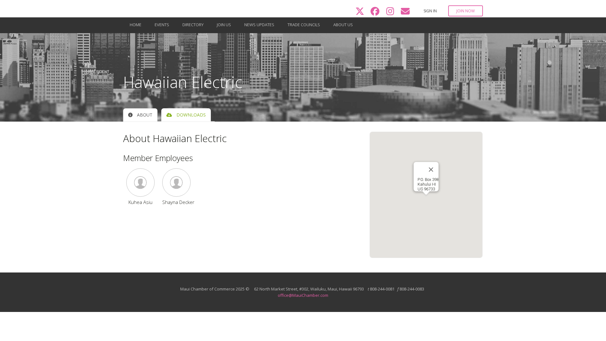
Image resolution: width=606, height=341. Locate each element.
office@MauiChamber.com (303, 295)
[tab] (140, 115)
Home (135, 24)
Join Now (465, 11)
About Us (343, 24)
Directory (193, 24)
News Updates (259, 24)
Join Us (224, 24)
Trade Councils (304, 24)
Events (162, 24)
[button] (140, 182)
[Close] (430, 169)
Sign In (430, 11)
